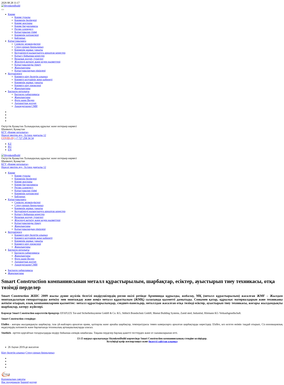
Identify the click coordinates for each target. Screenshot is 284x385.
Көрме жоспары (23, 23)
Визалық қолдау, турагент (28, 58)
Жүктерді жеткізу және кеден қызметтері (37, 61)
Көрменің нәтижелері (26, 35)
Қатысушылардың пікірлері (30, 70)
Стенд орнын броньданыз (28, 46)
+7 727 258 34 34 (24, 138)
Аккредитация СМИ (25, 106)
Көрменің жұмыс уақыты (28, 49)
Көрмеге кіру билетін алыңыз (31, 76)
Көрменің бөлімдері (25, 20)
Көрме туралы (22, 17)
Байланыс (19, 38)
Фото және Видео (24, 100)
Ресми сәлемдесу (23, 29)
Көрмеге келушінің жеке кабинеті (33, 79)
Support (25, 382)
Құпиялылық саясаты (13, 379)
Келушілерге (15, 73)
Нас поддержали (10, 382)
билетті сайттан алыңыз (163, 341)
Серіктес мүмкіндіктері (27, 44)
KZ (10, 143)
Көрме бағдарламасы (26, 26)
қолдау (33, 382)
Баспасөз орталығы (18, 91)
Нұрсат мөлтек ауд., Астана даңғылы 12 (23, 135)
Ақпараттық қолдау (25, 103)
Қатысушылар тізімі (25, 32)
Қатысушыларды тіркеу (27, 64)
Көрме (11, 14)
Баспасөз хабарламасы (26, 94)
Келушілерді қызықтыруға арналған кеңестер (39, 52)
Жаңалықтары (22, 67)
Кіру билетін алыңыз (13, 352)
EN (10, 149)
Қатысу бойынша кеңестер (29, 55)
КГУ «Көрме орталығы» (15, 132)
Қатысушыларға (17, 41)
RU (10, 146)
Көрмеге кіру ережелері (27, 85)
